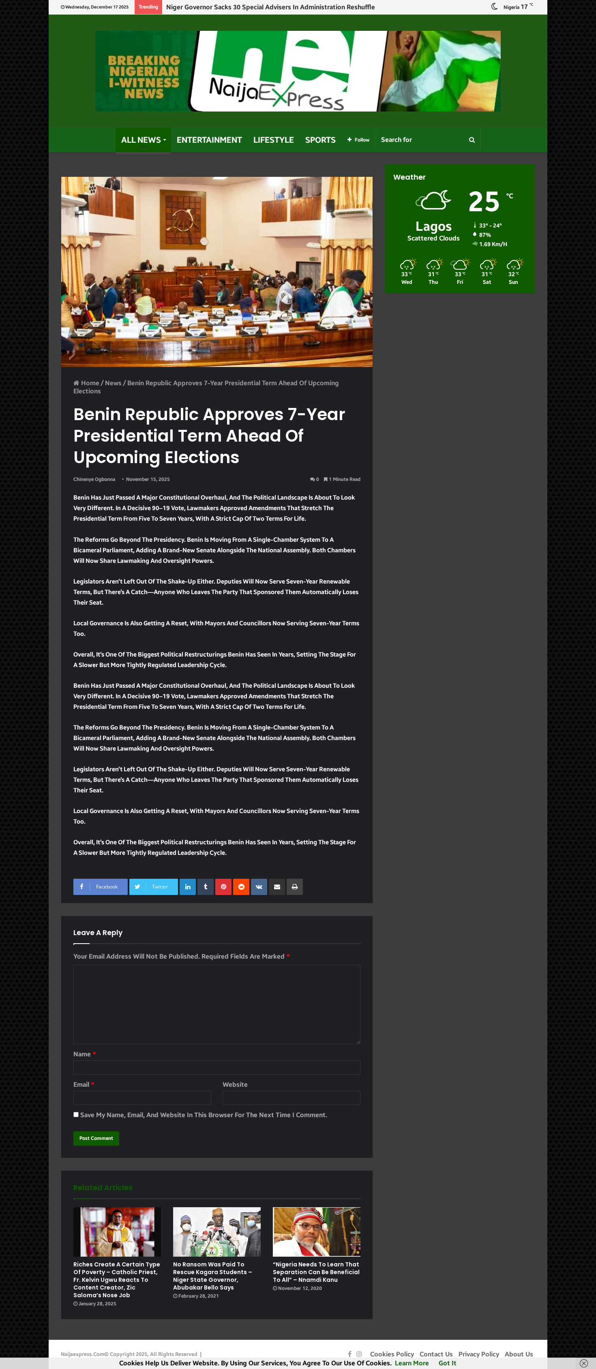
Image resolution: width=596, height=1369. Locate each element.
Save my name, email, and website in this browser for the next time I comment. (203, 1115)
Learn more (412, 1363)
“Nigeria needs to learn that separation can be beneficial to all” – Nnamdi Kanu (316, 1272)
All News (141, 140)
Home (89, 383)
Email (83, 1084)
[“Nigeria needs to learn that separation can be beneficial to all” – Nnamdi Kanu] (316, 1232)
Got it (448, 1363)
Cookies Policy (392, 1354)
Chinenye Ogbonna (94, 479)
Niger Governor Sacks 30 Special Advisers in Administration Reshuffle (270, 7)
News (113, 383)
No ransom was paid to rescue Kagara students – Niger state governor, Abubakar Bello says (212, 1276)
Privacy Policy (479, 1354)
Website (235, 1084)
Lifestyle (273, 140)
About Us (519, 1354)
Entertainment (209, 140)
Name (84, 1054)
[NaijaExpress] (298, 71)
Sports (320, 140)
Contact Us (436, 1354)
